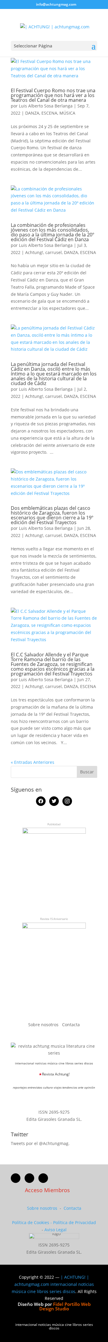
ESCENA (49, 113)
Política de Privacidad (74, 1222)
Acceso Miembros (47, 1190)
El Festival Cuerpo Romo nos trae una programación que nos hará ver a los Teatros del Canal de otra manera (53, 95)
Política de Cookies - (32, 1222)
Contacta (71, 1024)
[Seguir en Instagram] (43, 1178)
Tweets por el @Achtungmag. (40, 1143)
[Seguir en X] (29, 1178)
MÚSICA (67, 113)
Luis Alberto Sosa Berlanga (46, 106)
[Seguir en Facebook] (15, 1178)
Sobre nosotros (44, 1024)
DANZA (32, 113)
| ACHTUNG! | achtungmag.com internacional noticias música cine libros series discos (53, 1284)
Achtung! (34, 252)
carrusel (53, 252)
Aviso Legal (55, 1229)
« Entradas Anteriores (32, 762)
